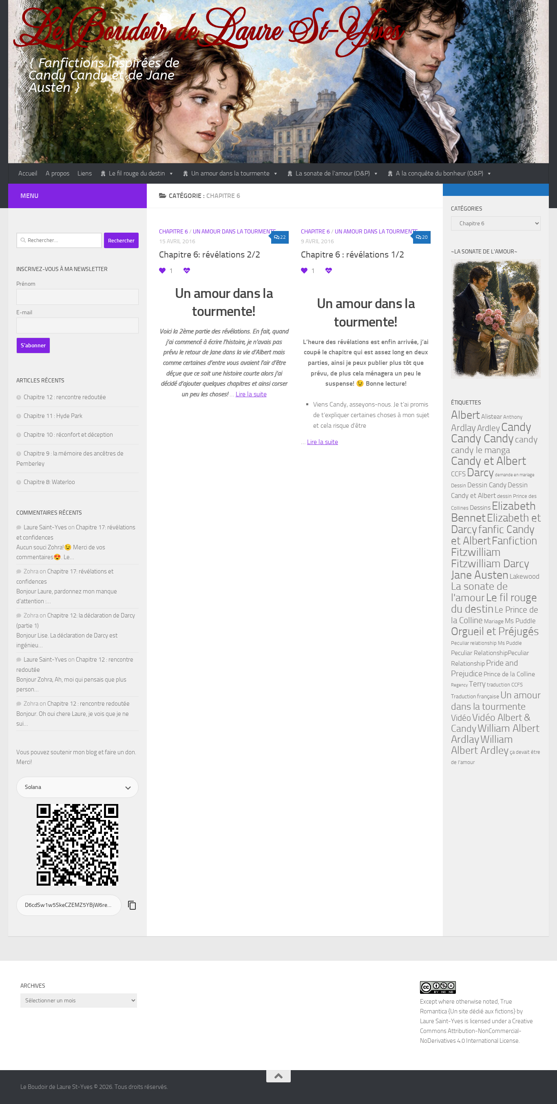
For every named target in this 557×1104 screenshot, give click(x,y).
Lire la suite (251, 394)
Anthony (512, 417)
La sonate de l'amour (479, 592)
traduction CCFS (505, 685)
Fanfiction (514, 540)
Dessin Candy (486, 485)
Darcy (480, 472)
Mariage (494, 621)
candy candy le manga (494, 444)
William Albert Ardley (482, 745)
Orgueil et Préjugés (495, 631)
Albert (465, 415)
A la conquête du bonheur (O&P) (439, 173)
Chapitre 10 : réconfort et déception (68, 434)
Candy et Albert (488, 461)
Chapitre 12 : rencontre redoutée (65, 397)
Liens (84, 173)
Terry (477, 684)
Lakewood (524, 576)
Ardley (488, 428)
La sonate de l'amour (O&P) (333, 173)
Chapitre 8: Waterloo (49, 482)
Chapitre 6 (173, 231)
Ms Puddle (520, 621)
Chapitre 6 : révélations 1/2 (352, 254)
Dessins (480, 507)
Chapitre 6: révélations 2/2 (209, 254)
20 (425, 237)
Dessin (458, 485)
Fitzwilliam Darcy (490, 563)
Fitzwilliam (476, 552)
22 (283, 237)
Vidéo (461, 718)
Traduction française (475, 696)
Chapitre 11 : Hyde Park (53, 416)
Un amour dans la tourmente (230, 173)
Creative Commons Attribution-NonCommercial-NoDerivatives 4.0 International (476, 1030)
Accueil (28, 173)
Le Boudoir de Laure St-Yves (210, 27)
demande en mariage (515, 475)
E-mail (24, 312)
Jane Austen (479, 575)
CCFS (458, 474)
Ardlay (463, 427)
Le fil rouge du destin (137, 173)
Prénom (25, 283)
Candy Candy (482, 438)
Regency (459, 685)
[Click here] (496, 320)
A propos (57, 173)
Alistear (491, 416)
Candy (516, 427)
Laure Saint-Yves (45, 527)
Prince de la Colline (509, 674)
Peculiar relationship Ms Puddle (486, 643)
